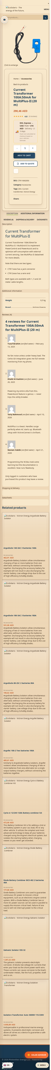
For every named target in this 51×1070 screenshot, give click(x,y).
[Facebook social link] (20, 199)
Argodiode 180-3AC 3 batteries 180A (20, 615)
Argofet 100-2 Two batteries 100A (19, 750)
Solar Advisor (36, 1055)
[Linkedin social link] (30, 199)
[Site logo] (15, 9)
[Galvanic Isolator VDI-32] (25, 938)
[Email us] (4, 20)
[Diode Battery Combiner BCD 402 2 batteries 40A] (25, 868)
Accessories (26, 78)
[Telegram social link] (33, 199)
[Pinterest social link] (27, 199)
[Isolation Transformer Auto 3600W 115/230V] (25, 1002)
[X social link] (23, 199)
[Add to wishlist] (15, 171)
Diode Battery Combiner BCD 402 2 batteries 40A (24, 881)
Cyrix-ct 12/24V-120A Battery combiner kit (23, 813)
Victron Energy (29, 192)
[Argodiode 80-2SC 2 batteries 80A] (25, 671)
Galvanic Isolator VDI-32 (14, 950)
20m (20, 189)
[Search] (45, 18)
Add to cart (24, 155)
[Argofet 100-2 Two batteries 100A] (25, 738)
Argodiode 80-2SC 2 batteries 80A (19, 683)
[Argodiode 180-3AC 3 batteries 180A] (25, 603)
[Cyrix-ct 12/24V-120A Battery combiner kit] (25, 800)
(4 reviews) (33, 116)
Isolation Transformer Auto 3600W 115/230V (24, 1015)
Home (16, 78)
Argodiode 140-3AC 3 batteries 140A (20, 548)
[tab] (12, 213)
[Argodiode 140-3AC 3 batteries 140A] (25, 535)
